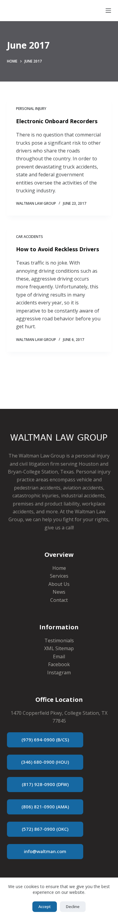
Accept (44, 906)
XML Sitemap (59, 648)
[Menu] (108, 10)
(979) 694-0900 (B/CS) (45, 740)
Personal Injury (31, 108)
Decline (73, 906)
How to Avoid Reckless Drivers (57, 249)
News (59, 592)
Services (59, 576)
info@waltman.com (45, 851)
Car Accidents (29, 236)
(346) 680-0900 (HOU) (45, 762)
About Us (59, 584)
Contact (59, 600)
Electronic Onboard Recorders (56, 121)
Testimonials (59, 640)
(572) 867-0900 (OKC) (45, 829)
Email (59, 656)
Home (59, 568)
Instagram (59, 672)
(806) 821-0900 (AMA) (45, 807)
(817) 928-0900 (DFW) (45, 784)
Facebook (59, 664)
